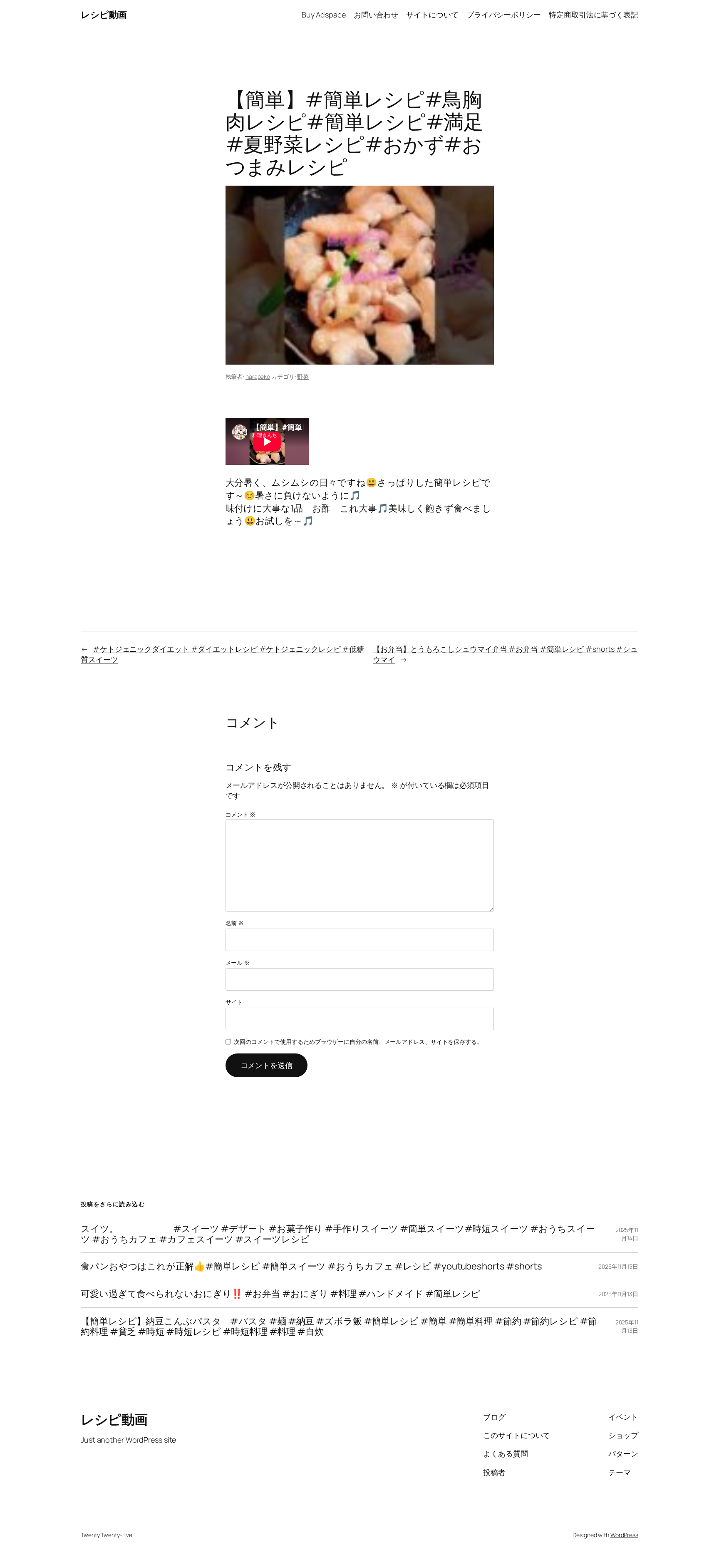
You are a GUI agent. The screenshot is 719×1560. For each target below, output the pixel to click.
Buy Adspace (324, 15)
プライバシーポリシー (503, 15)
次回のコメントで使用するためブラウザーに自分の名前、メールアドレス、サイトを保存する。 (358, 1042)
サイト (234, 1002)
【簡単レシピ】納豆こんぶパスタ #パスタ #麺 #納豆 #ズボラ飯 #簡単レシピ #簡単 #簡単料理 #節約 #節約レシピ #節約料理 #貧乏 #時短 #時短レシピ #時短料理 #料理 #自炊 (339, 1326)
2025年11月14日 (626, 1234)
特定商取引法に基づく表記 (593, 15)
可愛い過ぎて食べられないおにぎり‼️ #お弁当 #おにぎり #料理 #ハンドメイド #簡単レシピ (280, 1294)
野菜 (303, 376)
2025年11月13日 (618, 1266)
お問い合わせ (376, 15)
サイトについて (432, 15)
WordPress (624, 1535)
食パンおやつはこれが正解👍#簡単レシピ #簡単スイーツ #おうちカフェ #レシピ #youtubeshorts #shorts (311, 1266)
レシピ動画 (104, 14)
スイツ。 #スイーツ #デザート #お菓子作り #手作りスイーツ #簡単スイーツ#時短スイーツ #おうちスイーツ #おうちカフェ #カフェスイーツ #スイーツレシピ (338, 1234)
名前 (235, 923)
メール (238, 962)
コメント (240, 814)
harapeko (257, 376)
